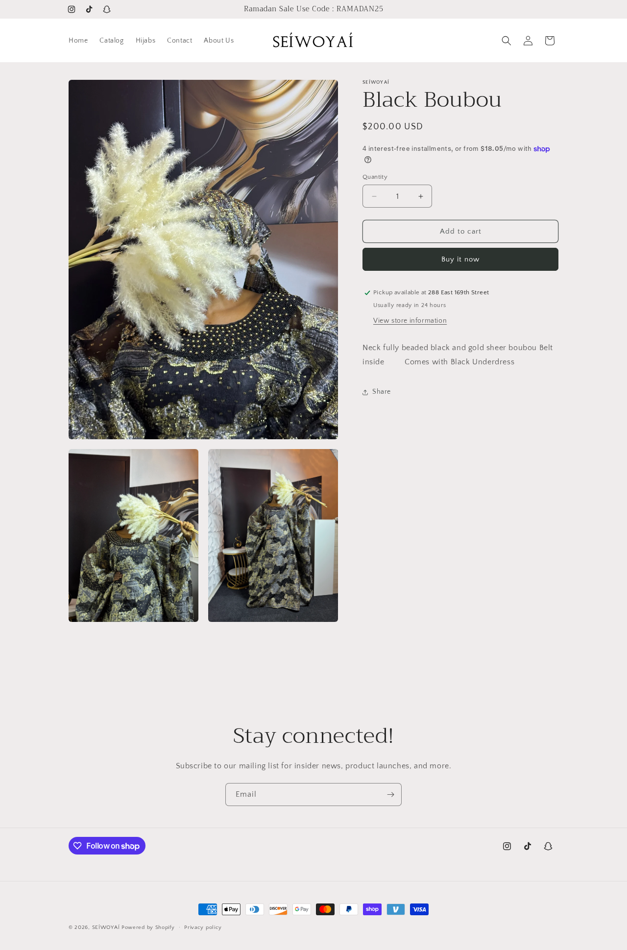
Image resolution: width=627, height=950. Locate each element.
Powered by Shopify (148, 927)
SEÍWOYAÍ (106, 927)
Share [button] (381, 392)
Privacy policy (203, 927)
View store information (410, 321)
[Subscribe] (390, 794)
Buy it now (460, 259)
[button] (506, 40)
